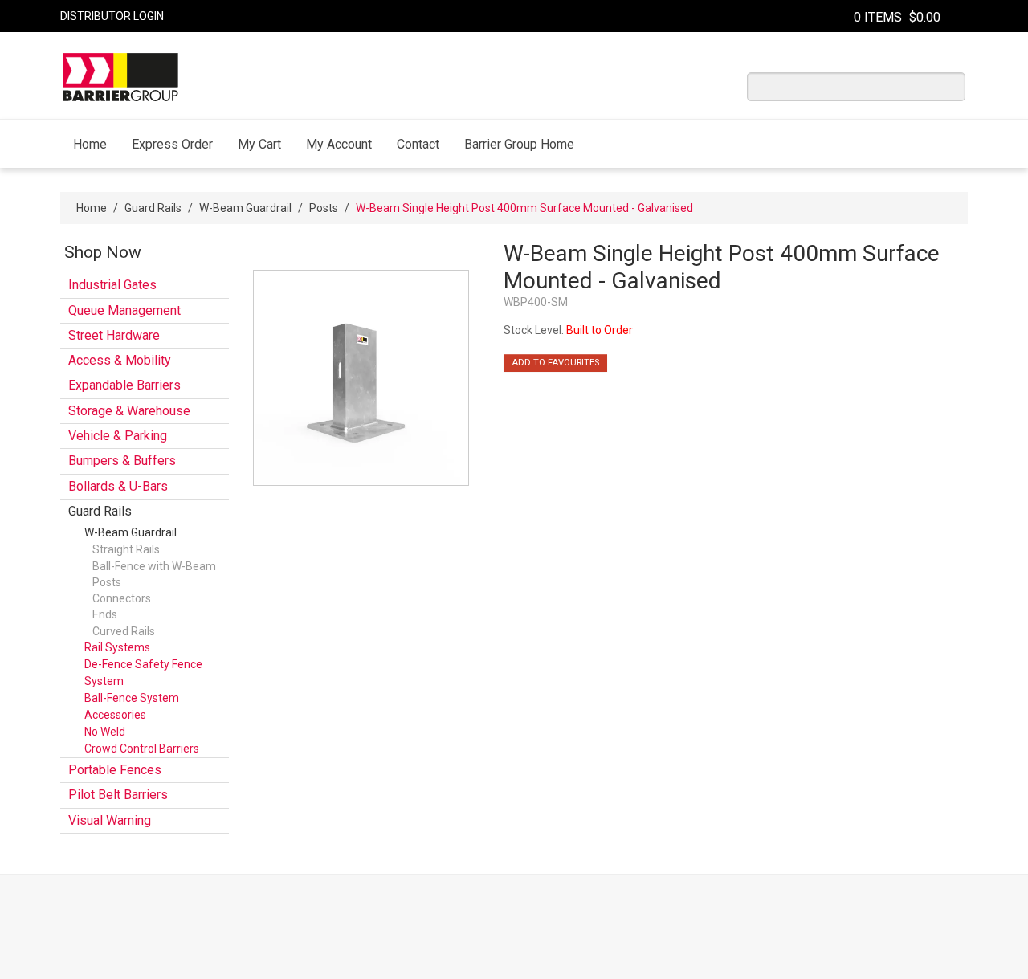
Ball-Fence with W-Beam (154, 566)
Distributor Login (112, 16)
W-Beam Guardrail (245, 208)
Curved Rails (123, 631)
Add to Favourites (555, 362)
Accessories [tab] (115, 714)
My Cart (259, 144)
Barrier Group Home (519, 144)
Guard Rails (153, 208)
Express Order (172, 144)
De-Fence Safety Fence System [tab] (143, 672)
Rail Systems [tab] (117, 647)
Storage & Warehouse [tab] (129, 410)
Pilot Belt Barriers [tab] (118, 794)
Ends (104, 614)
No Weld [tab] (104, 731)
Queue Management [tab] (124, 310)
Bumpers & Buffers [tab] (122, 460)
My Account (339, 144)
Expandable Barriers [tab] (124, 385)
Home (90, 144)
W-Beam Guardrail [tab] (130, 532)
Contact (418, 144)
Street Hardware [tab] (114, 335)
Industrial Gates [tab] (112, 284)
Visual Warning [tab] (109, 820)
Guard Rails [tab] (100, 511)
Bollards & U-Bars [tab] (118, 486)
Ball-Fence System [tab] (131, 697)
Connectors (121, 598)
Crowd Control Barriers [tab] (141, 748)
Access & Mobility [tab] (119, 360)
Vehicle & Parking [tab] (117, 435)
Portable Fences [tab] (114, 769)
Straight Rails (126, 549)
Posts (323, 208)
